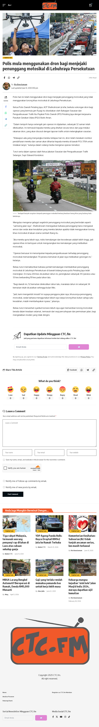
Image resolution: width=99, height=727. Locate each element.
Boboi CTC (9, 554)
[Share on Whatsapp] (9, 78)
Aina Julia (41, 591)
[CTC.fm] (49, 5)
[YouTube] (61, 717)
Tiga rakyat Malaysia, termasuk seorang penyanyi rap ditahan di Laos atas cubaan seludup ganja (16, 542)
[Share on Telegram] (13, 78)
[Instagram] (65, 717)
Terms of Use (42, 357)
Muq (6, 594)
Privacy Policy (85, 357)
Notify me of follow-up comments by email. (26, 481)
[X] (56, 717)
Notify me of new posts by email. (21, 487)
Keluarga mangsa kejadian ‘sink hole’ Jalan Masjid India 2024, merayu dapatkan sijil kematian (82, 586)
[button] (5, 5)
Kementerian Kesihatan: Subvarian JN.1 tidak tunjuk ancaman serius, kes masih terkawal (82, 540)
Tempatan (7, 58)
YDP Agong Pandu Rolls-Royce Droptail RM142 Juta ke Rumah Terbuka (49, 539)
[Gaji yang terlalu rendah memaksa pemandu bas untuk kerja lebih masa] (49, 567)
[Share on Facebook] (4, 78)
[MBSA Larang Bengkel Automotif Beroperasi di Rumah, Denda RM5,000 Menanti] (16, 567)
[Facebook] (53, 717)
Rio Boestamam (20, 84)
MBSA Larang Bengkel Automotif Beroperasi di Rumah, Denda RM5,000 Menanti (16, 584)
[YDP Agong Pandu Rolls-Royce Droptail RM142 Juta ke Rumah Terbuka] (49, 523)
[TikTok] (69, 717)
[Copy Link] (18, 78)
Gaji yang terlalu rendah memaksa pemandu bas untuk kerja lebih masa (49, 583)
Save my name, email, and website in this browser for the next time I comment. (35, 460)
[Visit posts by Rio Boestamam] (6, 86)
